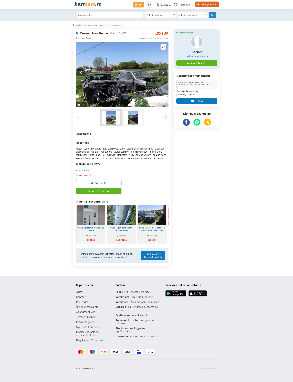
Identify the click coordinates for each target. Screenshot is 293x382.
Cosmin (197, 52)
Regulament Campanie (89, 340)
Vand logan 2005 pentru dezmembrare (121, 229)
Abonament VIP (85, 311)
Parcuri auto (186, 5)
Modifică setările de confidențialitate (87, 333)
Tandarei (90, 38)
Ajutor (79, 291)
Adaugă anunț (208, 4)
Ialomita (81, 38)
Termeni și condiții (86, 316)
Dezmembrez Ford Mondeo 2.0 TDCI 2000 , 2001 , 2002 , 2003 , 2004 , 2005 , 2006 (152, 230)
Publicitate (82, 301)
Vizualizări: (85, 170)
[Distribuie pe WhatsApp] (197, 122)
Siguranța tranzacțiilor (88, 327)
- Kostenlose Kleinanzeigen (137, 336)
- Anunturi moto (132, 315)
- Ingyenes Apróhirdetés (130, 330)
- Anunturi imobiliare (134, 296)
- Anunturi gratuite (133, 291)
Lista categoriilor (85, 322)
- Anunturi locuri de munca (137, 301)
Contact (80, 296)
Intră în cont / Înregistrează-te (153, 255)
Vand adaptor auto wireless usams (91, 229)
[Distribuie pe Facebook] (186, 122)
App (140, 4)
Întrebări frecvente (87, 306)
